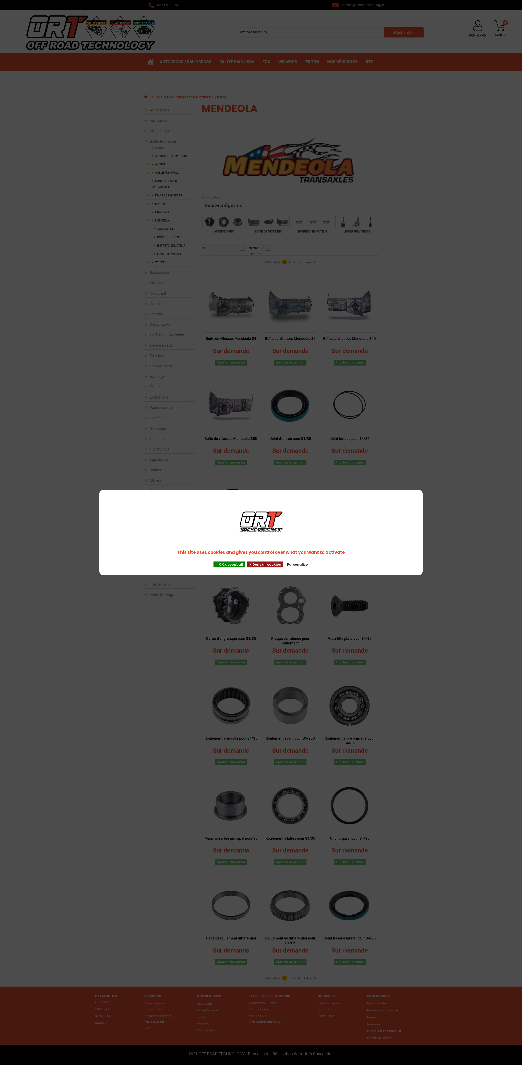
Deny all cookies (266, 564)
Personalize (297, 564)
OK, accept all (230, 564)
